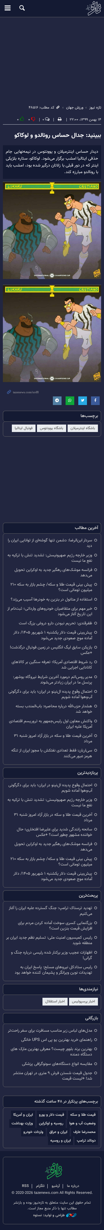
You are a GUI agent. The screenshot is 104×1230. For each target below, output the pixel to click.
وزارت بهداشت (22, 1123)
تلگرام (40, 1186)
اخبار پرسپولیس (83, 1001)
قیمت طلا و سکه (83, 1115)
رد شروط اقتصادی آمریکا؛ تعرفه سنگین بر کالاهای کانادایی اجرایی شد (52, 665)
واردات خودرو (33, 1132)
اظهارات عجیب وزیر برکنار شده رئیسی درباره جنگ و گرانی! (51, 955)
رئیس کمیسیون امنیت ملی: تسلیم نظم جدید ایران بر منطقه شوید (49, 940)
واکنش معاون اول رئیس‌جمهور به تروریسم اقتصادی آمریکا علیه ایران (50, 724)
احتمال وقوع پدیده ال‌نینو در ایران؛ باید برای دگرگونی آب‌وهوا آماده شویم (50, 694)
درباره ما (73, 1186)
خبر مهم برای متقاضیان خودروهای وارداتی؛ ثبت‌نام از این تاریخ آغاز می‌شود (49, 611)
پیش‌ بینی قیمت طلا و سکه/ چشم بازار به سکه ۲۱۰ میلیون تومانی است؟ (51, 587)
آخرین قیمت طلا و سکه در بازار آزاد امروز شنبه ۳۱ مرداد (53, 739)
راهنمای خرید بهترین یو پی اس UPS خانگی (56, 1040)
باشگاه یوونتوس (51, 428)
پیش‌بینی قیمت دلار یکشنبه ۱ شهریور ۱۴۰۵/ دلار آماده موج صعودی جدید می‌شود (52, 635)
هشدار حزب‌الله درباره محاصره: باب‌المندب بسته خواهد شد (54, 709)
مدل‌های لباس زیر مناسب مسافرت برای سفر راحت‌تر (50, 1030)
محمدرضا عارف (84, 1132)
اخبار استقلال (55, 1001)
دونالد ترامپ (86, 1141)
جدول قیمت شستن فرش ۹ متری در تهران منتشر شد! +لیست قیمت (52, 1076)
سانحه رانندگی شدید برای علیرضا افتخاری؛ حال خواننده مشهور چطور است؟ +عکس (54, 832)
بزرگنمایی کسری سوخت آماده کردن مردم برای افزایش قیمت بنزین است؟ (55, 926)
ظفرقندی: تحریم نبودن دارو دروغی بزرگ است (55, 623)
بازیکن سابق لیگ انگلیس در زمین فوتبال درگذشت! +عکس (51, 650)
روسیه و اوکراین (51, 1123)
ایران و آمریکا (23, 1115)
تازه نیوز (52, 8)
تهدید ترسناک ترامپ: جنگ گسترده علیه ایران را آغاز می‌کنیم (50, 911)
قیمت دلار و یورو (51, 1115)
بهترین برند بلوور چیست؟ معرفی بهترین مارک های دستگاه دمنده (51, 1052)
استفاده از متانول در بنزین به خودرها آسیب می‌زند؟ (51, 599)
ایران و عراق (58, 1132)
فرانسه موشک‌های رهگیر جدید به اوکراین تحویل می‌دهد (53, 573)
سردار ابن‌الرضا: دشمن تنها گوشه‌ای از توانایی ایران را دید (50, 543)
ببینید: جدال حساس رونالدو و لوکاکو (57, 135)
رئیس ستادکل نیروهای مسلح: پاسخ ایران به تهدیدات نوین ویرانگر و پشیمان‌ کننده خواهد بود (53, 970)
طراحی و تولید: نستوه (49, 1215)
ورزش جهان (74, 108)
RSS (25, 1186)
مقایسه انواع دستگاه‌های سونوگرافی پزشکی (57, 1064)
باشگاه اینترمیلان (82, 428)
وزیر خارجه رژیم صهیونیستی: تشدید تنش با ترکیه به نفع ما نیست (50, 558)
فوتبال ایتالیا (24, 428)
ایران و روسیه (60, 1141)
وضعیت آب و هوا (82, 1123)
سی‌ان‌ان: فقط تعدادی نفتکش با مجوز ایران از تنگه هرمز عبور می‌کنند (51, 753)
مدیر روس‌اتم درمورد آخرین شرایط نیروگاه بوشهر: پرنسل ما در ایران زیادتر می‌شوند (52, 680)
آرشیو (56, 1186)
